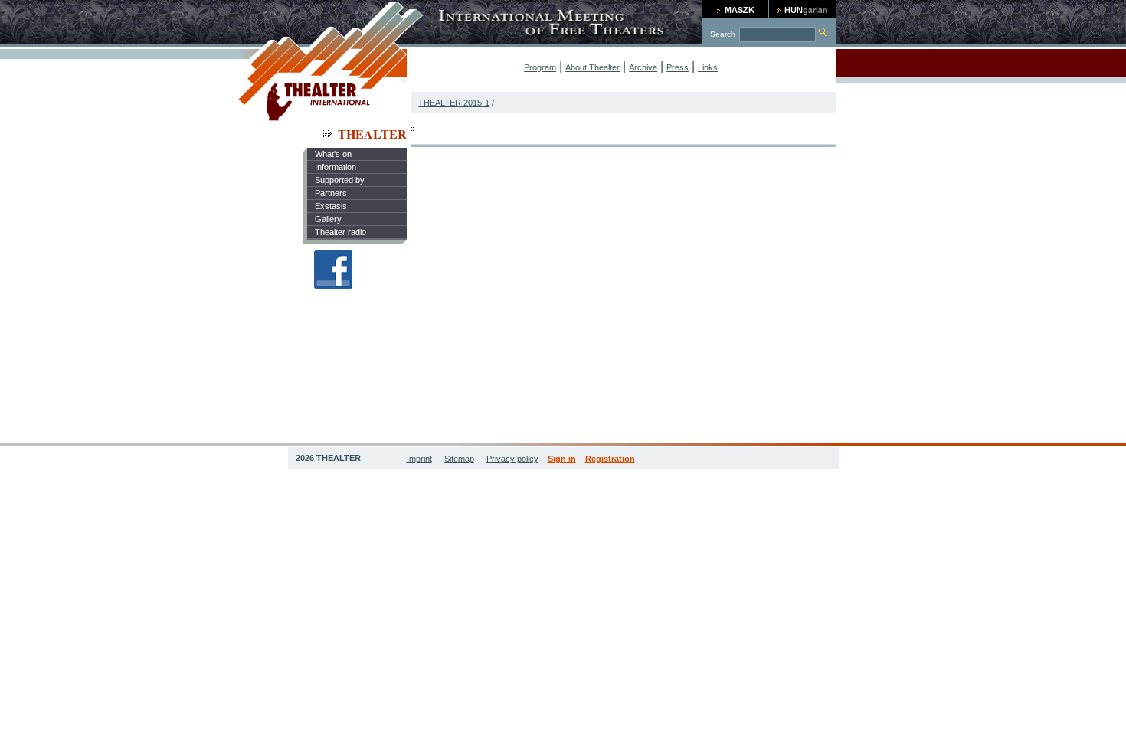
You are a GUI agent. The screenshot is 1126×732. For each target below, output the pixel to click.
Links (708, 67)
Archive (643, 67)
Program (540, 67)
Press (677, 67)
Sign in (562, 458)
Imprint (419, 458)
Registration (610, 458)
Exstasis (331, 206)
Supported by (340, 180)
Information (335, 167)
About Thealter (592, 67)
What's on (333, 153)
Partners (331, 193)
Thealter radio (340, 232)
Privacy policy (512, 458)
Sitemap (459, 458)
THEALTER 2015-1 (453, 102)
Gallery (328, 219)
